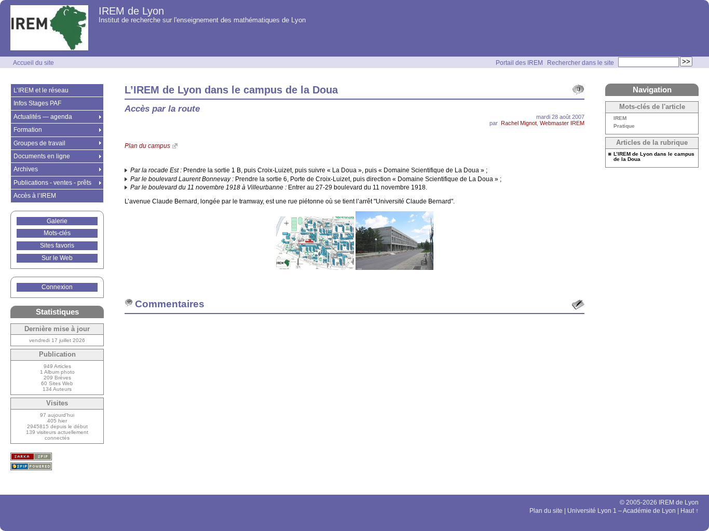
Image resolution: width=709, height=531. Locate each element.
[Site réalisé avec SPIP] (31, 466)
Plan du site (546, 510)
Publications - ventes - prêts (52, 182)
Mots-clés (57, 233)
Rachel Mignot (519, 123)
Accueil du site (33, 62)
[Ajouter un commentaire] (578, 304)
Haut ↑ (689, 510)
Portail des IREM (519, 62)
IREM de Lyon (131, 11)
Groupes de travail (39, 143)
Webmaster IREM (562, 123)
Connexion (57, 287)
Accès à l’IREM (34, 195)
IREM (619, 118)
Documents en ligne (41, 156)
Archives (25, 169)
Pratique (624, 126)
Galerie (57, 221)
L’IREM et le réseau (41, 90)
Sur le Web (57, 258)
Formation (27, 129)
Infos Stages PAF (37, 103)
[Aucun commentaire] (578, 90)
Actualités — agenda (42, 116)
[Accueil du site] (49, 28)
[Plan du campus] (316, 267)
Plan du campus (147, 145)
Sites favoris (57, 245)
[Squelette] (31, 456)
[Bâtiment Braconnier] (394, 267)
